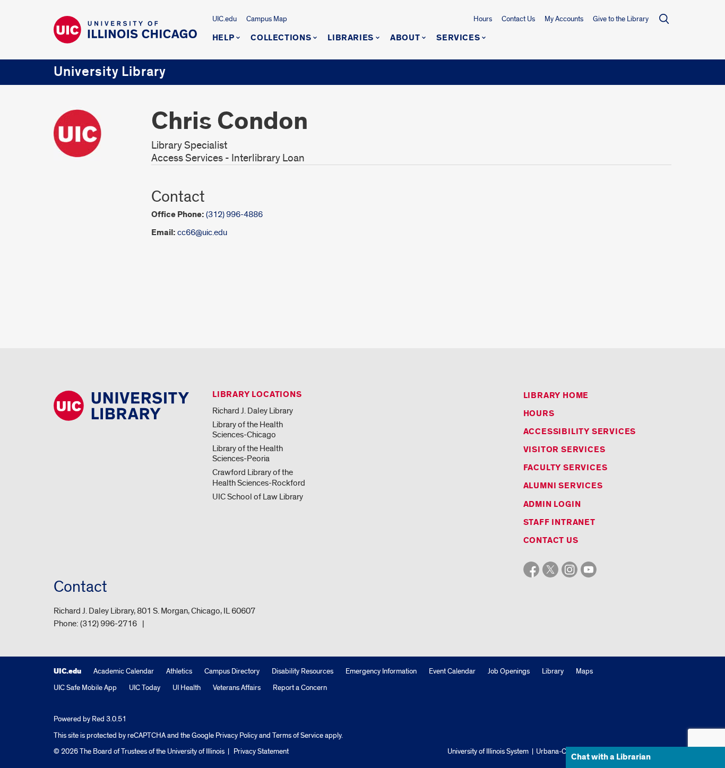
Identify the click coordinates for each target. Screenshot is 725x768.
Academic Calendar (123, 671)
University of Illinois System (488, 751)
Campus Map (266, 18)
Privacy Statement (261, 751)
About (405, 38)
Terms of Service (297, 735)
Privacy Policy (236, 735)
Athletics (179, 671)
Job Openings (509, 671)
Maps (584, 671)
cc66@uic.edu (202, 232)
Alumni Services (563, 485)
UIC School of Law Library (257, 496)
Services (458, 38)
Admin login (552, 504)
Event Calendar (452, 671)
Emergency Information (381, 671)
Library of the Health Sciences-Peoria (247, 453)
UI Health (186, 687)
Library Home (556, 395)
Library (553, 671)
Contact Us (518, 18)
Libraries (350, 38)
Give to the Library (621, 18)
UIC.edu (224, 18)
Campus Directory (232, 671)
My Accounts (564, 18)
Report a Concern (300, 687)
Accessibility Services (579, 431)
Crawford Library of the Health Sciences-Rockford (258, 477)
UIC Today (144, 687)
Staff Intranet (559, 522)
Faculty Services (565, 467)
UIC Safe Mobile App (85, 687)
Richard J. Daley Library (252, 410)
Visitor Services (564, 449)
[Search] (664, 18)
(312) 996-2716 (108, 623)
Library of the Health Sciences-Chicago (247, 429)
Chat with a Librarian (611, 757)
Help (223, 38)
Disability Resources (302, 671)
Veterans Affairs (237, 687)
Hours (482, 18)
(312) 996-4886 (234, 214)
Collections (281, 38)
